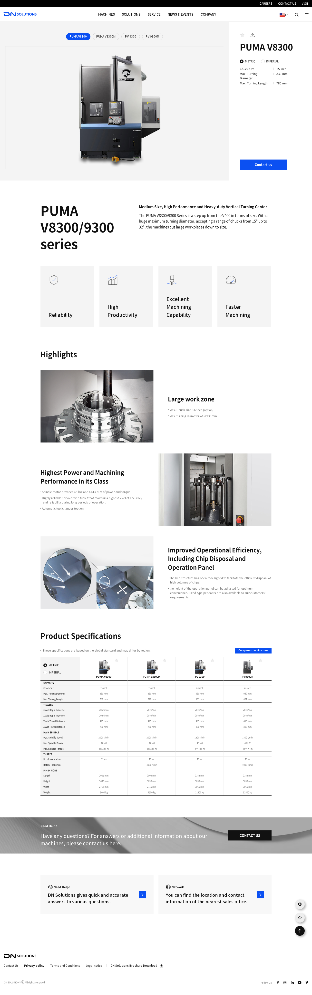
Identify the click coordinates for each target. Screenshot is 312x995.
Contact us (263, 164)
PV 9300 (130, 36)
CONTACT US (250, 835)
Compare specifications (253, 650)
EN (283, 15)
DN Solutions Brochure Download (134, 965)
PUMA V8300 (78, 36)
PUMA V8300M (106, 36)
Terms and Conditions (65, 966)
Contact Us (11, 966)
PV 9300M (152, 36)
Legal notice (94, 966)
